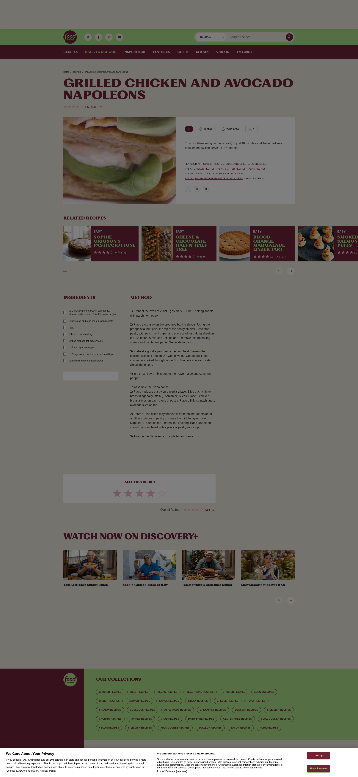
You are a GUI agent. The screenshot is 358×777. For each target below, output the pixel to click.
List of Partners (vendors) (172, 771)
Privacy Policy (48, 770)
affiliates (35, 759)
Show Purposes (318, 768)
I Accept (318, 755)
